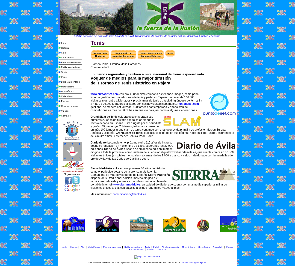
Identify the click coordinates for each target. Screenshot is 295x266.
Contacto (66, 115)
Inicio (64, 43)
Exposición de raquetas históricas (123, 54)
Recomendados (69, 106)
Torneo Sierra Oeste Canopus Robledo (150, 54)
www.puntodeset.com (105, 94)
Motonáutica (67, 91)
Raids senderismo (70, 67)
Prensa (65, 101)
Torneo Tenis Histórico (100, 54)
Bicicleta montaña (70, 82)
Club (63, 52)
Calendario (67, 96)
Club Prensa (67, 57)
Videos (64, 111)
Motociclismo (67, 86)
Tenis (64, 72)
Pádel (64, 77)
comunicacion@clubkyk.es (129, 194)
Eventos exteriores (71, 62)
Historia (65, 48)
